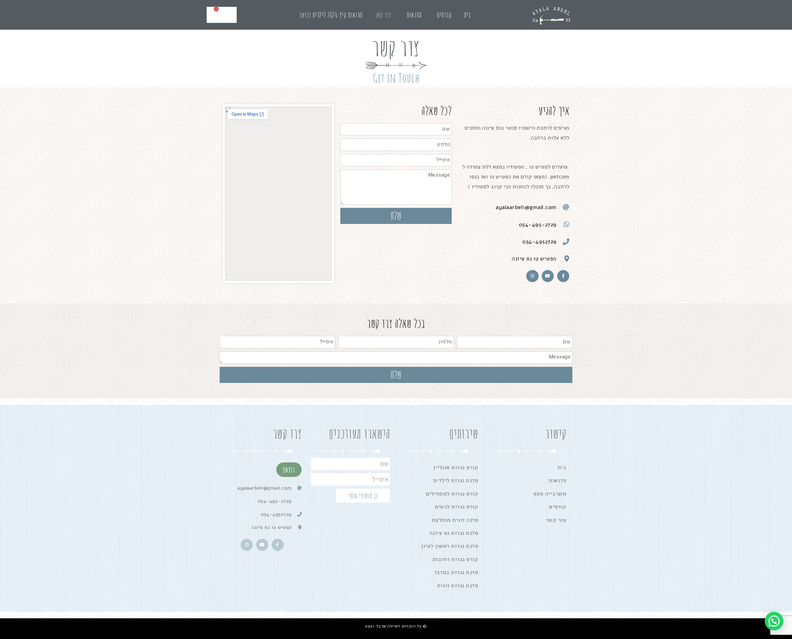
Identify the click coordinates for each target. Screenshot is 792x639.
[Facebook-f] (563, 276)
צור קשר (383, 14)
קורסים (444, 14)
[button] (774, 621)
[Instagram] (532, 276)
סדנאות (414, 14)
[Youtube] (548, 276)
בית (467, 14)
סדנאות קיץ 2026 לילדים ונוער (331, 14)
